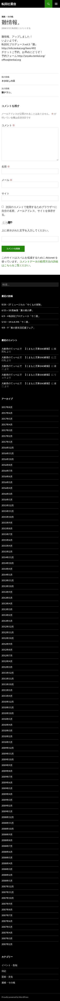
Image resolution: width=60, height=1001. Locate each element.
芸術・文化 (7, 976)
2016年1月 (7, 499)
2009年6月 (7, 782)
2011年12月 (8, 672)
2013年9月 (7, 592)
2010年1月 (7, 742)
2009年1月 (7, 811)
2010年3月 (7, 730)
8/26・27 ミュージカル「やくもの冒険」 (22, 304)
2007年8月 (7, 909)
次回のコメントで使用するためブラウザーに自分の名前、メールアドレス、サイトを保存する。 (29, 210)
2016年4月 (7, 488)
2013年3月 (7, 609)
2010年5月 (7, 719)
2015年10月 (8, 516)
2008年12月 (8, 817)
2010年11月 (8, 707)
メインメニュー (56, 4)
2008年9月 (7, 834)
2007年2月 (7, 944)
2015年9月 (7, 522)
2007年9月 (7, 903)
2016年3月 (7, 493)
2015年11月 (8, 511)
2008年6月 (7, 851)
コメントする (25, 28)
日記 (4, 971)
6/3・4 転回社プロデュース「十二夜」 (21, 316)
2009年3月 (7, 799)
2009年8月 (7, 771)
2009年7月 (7, 776)
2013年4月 (7, 603)
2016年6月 (7, 476)
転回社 (15, 28)
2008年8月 (7, 840)
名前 (6, 166)
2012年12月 (8, 626)
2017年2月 (7, 436)
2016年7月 (7, 470)
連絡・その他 (7, 17)
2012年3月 (7, 667)
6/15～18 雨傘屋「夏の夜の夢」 (18, 310)
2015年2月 (7, 551)
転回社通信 (9, 4)
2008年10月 (8, 828)
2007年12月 (8, 886)
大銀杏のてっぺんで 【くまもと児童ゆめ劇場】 (26, 348)
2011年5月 (7, 690)
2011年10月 (8, 684)
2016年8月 (7, 465)
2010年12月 (8, 701)
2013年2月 (7, 615)
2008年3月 (7, 869)
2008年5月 (7, 857)
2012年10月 (8, 638)
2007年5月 (7, 926)
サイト (5, 193)
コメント (8, 125)
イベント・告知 (9, 965)
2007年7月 (7, 915)
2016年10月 (8, 459)
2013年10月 (8, 586)
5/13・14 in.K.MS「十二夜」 (16, 321)
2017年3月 (7, 430)
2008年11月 (8, 823)
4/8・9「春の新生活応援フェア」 (18, 327)
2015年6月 (7, 540)
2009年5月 (7, 788)
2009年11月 (8, 753)
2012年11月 (8, 632)
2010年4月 (7, 724)
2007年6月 (7, 921)
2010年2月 (7, 736)
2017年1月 (7, 441)
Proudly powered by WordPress (15, 997)
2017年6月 (7, 413)
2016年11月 (8, 453)
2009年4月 (7, 794)
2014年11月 (8, 557)
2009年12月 (8, 747)
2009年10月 (8, 759)
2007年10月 (8, 898)
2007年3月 (7, 938)
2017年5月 (7, 418)
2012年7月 (7, 655)
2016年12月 (8, 447)
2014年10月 (8, 563)
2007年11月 (8, 892)
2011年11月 (8, 678)
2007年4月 (7, 932)
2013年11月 (8, 580)
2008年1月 (7, 880)
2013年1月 (7, 620)
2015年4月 (7, 545)
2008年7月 (7, 846)
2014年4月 (7, 568)
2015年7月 (7, 534)
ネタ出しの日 (8, 79)
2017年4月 (7, 424)
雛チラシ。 (7, 90)
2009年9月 (7, 765)
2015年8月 (7, 528)
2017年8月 (7, 407)
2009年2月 (7, 805)
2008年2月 (7, 874)
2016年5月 (7, 482)
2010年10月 (8, 713)
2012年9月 (7, 644)
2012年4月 (7, 661)
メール (7, 179)
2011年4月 (7, 695)
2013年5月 (7, 597)
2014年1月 (7, 574)
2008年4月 (7, 863)
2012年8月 (7, 649)
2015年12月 (8, 505)
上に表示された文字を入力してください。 (26, 230)
